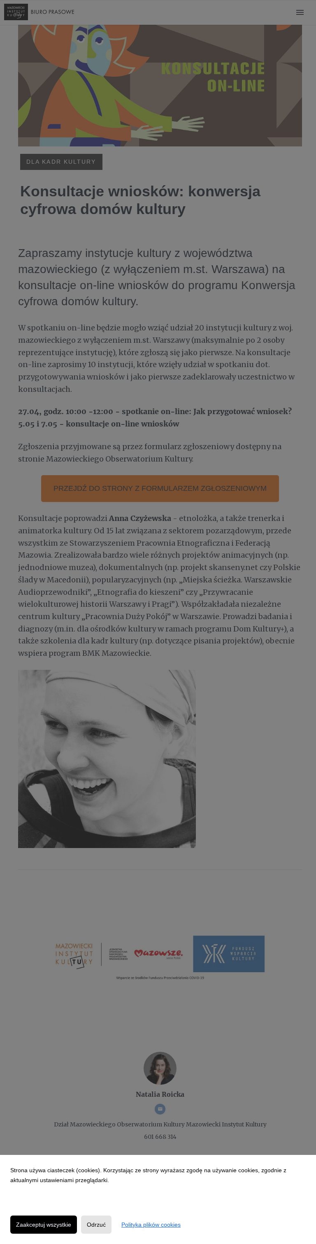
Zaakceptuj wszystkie (43, 1224)
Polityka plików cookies (151, 1224)
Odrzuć (96, 1224)
